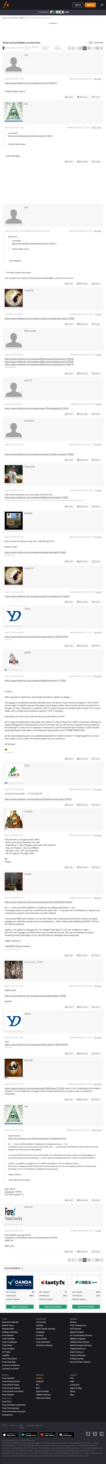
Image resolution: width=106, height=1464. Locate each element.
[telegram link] (102, 1434)
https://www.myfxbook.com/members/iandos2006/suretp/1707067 (35, 996)
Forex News (7, 1345)
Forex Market (7, 1335)
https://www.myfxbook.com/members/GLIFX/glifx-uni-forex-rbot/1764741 (38, 799)
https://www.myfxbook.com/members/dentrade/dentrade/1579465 (35, 552)
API (37, 1385)
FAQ (72, 1378)
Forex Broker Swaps (10, 1385)
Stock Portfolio (42, 1391)
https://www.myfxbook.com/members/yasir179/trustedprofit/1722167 (37, 408)
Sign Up (90, 5)
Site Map (22, 1426)
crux (26, 55)
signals (30, 930)
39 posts (97, 835)
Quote (70, 97)
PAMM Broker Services (79, 1342)
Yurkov (27, 608)
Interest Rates (8, 1329)
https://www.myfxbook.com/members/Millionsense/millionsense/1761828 (39, 361)
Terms (4, 1425)
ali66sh (27, 652)
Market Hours (8, 1325)
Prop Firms (6, 1401)
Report (97, 97)
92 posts (97, 632)
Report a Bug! (76, 1388)
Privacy (13, 1425)
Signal (66, 697)
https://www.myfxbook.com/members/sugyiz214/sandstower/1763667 (37, 596)
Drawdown (9, 1192)
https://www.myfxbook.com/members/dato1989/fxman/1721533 (34, 1088)
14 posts (97, 986)
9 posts (98, 314)
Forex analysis (8, 1349)
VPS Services (75, 1329)
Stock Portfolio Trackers (80, 1362)
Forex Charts (41, 1339)
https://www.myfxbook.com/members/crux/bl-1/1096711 (31, 83)
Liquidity (5, 1355)
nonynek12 (29, 420)
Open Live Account (20, 1307)
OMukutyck (29, 466)
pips (30, 845)
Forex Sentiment (43, 1342)
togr (26, 103)
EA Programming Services (81, 1335)
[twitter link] (95, 1434)
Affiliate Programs (77, 1339)
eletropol (28, 1207)
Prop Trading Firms (78, 1325)
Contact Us (75, 1385)
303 (97, 48)
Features (40, 1381)
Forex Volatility (8, 1339)
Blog (72, 1395)
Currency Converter (10, 1368)
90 (89, 48)
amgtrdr (27, 874)
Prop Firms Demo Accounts (13, 1411)
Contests (40, 1335)
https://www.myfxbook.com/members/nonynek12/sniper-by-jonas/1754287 (39, 454)
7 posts (98, 1231)
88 (80, 48)
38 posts (97, 79)
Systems (39, 1325)
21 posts (97, 537)
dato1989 (28, 1060)
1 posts (98, 354)
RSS (37, 1388)
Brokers (73, 1322)
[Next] (101, 48)
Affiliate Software (43, 1395)
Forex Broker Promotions (12, 1391)
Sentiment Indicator (44, 1345)
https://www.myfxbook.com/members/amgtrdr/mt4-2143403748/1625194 (38, 902)
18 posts (97, 444)
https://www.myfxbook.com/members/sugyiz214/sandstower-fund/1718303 (39, 318)
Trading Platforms (77, 1349)
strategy (8, 921)
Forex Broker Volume (11, 1388)
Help (72, 1381)
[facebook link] (88, 1434)
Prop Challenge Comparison (14, 1405)
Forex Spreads (8, 1378)
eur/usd (20, 1235)
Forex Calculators (9, 1359)
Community (41, 1322)
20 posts (97, 676)
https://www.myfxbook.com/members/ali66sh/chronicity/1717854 (35, 680)
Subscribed (98, 42)
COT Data (6, 1352)
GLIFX (27, 765)
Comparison (7, 1415)
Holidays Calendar (10, 1332)
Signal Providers (77, 1332)
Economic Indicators (11, 1365)
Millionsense (30, 330)
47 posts (97, 789)
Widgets (39, 1378)
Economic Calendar (10, 1322)
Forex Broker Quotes (11, 1381)
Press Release (8, 1395)
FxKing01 (28, 811)
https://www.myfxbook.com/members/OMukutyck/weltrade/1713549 (36, 497)
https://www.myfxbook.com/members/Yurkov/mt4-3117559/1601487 (36, 636)
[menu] (102, 5)
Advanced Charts (43, 1398)
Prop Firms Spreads (10, 1408)
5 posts (98, 404)
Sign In (78, 5)
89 (85, 48)
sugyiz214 (28, 290)
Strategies (40, 1332)
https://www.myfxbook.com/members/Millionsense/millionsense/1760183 (39, 359)
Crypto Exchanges (78, 1355)
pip (21, 845)
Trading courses (77, 1359)
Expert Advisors (76, 1352)
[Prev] (69, 48)
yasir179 (28, 380)
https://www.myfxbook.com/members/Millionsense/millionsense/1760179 (39, 364)
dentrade (28, 513)
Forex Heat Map (9, 1362)
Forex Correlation (9, 1342)
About (72, 1391)
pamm (37, 1091)
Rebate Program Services (81, 1345)
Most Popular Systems (45, 1329)
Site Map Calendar (35, 1425)
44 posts (97, 1084)
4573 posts (96, 127)
